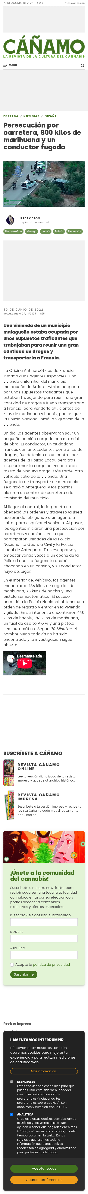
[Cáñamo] (44, 48)
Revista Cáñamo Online (39, 766)
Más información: (44, 1071)
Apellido (17, 948)
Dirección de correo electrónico (40, 915)
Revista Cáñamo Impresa (39, 797)
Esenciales (26, 1082)
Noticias (31, 116)
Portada (11, 116)
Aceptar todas (44, 1168)
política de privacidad (51, 965)
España (51, 116)
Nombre (17, 931)
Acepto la (42, 965)
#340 (40, 3)
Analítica (25, 1114)
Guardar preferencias (44, 1180)
